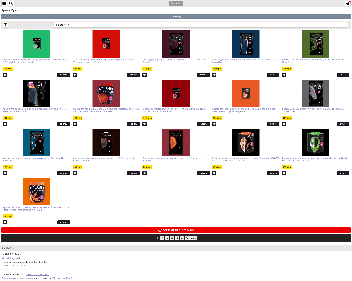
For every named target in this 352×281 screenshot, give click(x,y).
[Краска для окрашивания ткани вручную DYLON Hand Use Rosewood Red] (176, 142)
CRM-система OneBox (38, 274)
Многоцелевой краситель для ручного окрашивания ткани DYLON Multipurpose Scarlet (104, 61)
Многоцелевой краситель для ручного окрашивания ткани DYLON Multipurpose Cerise (174, 110)
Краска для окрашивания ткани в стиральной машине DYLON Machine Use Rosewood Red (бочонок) (106, 110)
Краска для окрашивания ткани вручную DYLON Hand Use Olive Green (313, 61)
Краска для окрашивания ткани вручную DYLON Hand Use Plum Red (173, 61)
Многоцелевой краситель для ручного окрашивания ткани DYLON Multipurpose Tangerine (244, 110)
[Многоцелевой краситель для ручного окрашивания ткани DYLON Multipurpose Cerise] (176, 93)
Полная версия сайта (13, 264)
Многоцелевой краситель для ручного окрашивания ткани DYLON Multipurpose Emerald (35, 61)
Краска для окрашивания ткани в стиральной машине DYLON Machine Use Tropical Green (315, 159)
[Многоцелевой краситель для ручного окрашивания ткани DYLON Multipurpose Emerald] (36, 44)
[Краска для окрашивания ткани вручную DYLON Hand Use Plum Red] (176, 44)
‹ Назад (176, 16)
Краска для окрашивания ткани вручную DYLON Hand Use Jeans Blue (243, 61)
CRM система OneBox (62, 278)
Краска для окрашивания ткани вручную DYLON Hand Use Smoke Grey (313, 110)
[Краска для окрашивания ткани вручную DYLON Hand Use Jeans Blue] (246, 44)
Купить (63, 75)
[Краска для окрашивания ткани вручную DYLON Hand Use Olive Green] (316, 44)
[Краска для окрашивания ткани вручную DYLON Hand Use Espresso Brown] (106, 142)
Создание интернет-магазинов (18, 278)
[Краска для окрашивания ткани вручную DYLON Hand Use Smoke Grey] (316, 93)
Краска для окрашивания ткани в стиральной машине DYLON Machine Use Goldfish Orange (245, 159)
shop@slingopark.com (13, 258)
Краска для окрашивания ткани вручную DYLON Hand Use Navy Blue (34, 159)
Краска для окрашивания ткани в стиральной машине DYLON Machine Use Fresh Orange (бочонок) (36, 208)
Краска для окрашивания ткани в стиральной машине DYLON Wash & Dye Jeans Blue (36, 110)
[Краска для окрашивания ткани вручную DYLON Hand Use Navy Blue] (36, 142)
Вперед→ (191, 238)
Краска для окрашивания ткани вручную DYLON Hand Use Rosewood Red (173, 159)
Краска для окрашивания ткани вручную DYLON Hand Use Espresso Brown (104, 159)
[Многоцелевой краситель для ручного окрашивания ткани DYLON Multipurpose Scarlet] (106, 44)
